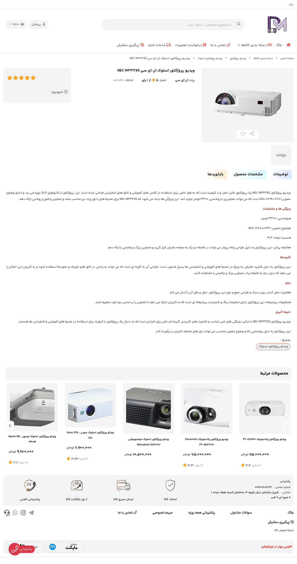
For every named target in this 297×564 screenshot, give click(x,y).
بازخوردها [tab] (216, 174)
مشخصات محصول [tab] (248, 174)
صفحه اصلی (287, 58)
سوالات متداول (241, 513)
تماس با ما (218, 45)
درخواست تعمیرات (189, 45)
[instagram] (23, 513)
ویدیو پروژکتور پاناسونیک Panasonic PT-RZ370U (206, 442)
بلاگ (291, 5)
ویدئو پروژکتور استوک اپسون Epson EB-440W (32, 439)
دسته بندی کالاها (254, 45)
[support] (6, 513)
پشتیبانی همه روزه (201, 513)
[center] (238, 24)
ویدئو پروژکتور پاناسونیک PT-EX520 (264, 439)
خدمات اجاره (157, 45)
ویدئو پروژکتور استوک (210, 58)
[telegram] (31, 513)
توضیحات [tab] (280, 174)
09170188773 (263, 487)
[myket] (65, 547)
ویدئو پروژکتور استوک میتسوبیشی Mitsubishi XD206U (148, 442)
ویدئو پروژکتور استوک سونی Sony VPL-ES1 (90, 435)
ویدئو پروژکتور (238, 58)
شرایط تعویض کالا (284, 530)
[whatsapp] (14, 513)
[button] (287, 425)
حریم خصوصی (162, 513)
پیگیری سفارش (128, 45)
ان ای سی (181, 80)
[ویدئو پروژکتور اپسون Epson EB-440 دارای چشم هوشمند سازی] (32, 407)
